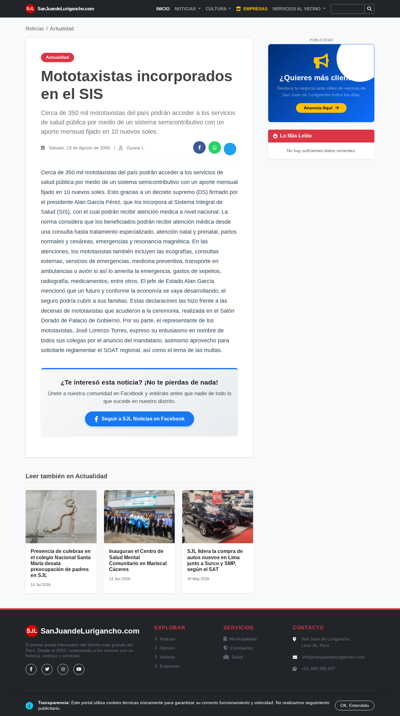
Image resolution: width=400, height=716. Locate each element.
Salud (237, 656)
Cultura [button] (217, 8)
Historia (167, 656)
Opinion (167, 647)
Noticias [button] (186, 8)
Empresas (255, 8)
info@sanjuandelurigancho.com (333, 656)
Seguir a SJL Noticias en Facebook (143, 418)
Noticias (35, 28)
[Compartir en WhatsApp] (214, 147)
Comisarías (241, 647)
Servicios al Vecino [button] (297, 8)
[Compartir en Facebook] (199, 147)
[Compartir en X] (230, 149)
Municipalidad (243, 638)
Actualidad (62, 28)
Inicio (163, 8)
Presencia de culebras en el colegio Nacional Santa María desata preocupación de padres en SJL (61, 563)
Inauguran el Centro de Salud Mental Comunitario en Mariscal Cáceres (138, 560)
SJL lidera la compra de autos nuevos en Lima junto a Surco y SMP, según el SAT (215, 560)
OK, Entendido (354, 705)
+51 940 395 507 (318, 668)
